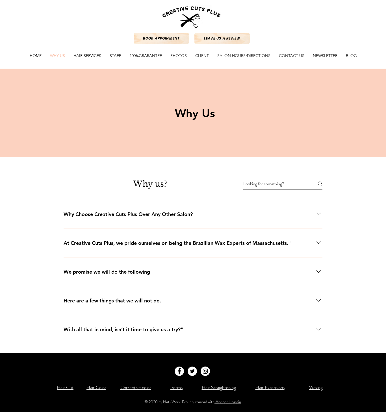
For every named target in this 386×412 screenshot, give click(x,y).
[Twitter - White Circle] (192, 371)
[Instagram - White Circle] (205, 371)
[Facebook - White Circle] (179, 371)
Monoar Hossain (227, 402)
